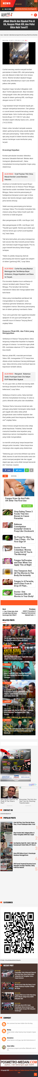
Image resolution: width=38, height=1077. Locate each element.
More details (27, 506)
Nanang (9, 1030)
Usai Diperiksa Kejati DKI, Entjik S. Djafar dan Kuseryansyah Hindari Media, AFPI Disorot (25, 844)
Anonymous (10, 1038)
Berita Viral (14, 476)
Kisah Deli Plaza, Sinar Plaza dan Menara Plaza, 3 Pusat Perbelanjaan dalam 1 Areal (24, 823)
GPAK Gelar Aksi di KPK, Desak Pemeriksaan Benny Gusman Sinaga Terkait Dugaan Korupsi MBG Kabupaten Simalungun (25, 1008)
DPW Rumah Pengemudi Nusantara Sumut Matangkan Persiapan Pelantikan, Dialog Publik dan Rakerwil (25, 866)
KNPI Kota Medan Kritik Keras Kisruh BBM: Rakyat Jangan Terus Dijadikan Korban (18, 658)
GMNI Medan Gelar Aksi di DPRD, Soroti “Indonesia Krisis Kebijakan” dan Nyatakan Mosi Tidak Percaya (18, 712)
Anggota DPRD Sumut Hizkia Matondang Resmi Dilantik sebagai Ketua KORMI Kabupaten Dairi (25, 997)
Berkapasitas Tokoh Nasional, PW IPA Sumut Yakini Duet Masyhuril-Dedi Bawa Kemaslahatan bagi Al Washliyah (19, 731)
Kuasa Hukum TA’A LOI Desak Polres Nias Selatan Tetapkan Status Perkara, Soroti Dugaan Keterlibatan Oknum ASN (18, 694)
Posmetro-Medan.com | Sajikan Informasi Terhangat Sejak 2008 (23, 1071)
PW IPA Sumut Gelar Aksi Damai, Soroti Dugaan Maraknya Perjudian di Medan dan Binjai (18, 639)
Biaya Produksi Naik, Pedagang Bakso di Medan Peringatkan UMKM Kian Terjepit (24, 834)
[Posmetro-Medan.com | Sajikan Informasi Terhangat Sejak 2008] (19, 1066)
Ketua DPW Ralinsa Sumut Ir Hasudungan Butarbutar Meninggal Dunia (25, 854)
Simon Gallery (10, 1046)
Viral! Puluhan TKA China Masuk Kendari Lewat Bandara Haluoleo (19, 177)
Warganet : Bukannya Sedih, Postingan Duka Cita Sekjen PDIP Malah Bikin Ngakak (17, 376)
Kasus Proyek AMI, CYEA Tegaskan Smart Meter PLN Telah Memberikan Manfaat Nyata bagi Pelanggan (18, 675)
